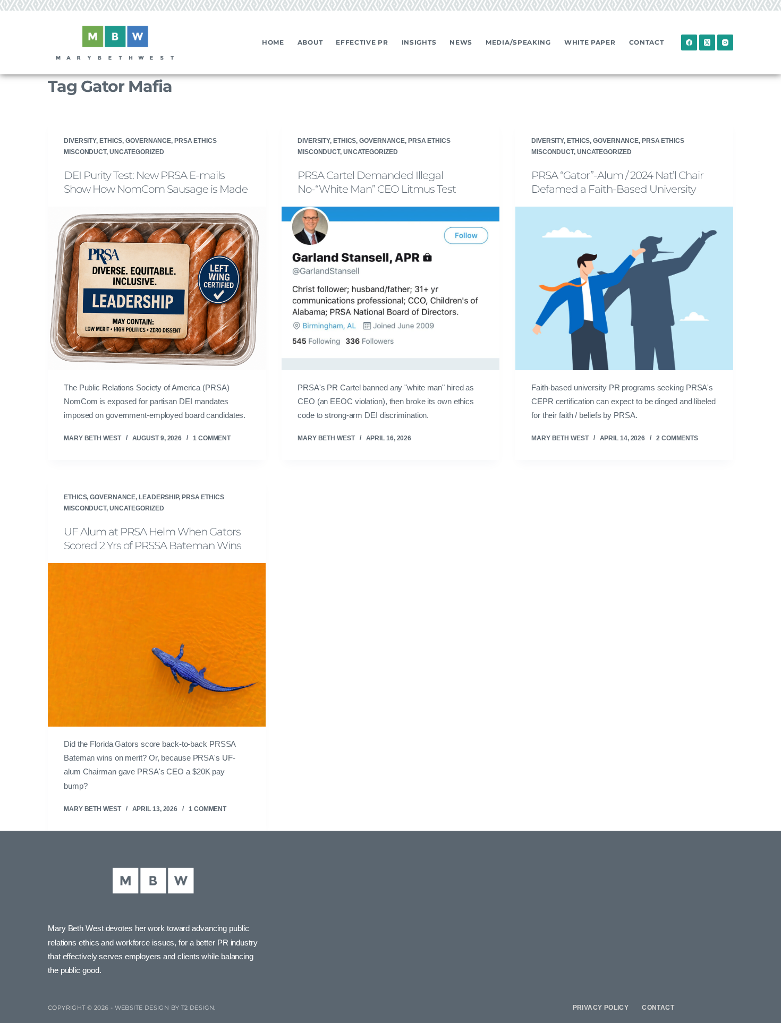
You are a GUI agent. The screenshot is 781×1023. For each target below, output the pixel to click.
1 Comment (212, 438)
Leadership (159, 497)
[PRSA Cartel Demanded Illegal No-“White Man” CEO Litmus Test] (390, 288)
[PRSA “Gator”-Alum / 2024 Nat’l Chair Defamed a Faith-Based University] (624, 288)
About (310, 42)
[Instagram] (725, 42)
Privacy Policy (601, 1007)
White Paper (590, 42)
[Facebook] (689, 42)
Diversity (80, 140)
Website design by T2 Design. (165, 1007)
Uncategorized (136, 152)
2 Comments (677, 438)
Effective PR (362, 42)
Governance (148, 140)
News (460, 42)
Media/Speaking (518, 42)
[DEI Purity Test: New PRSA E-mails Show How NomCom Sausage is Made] (157, 288)
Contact (646, 42)
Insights (419, 42)
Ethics (110, 140)
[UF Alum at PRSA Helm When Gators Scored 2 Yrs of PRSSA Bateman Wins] (157, 645)
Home (273, 42)
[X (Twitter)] (707, 42)
